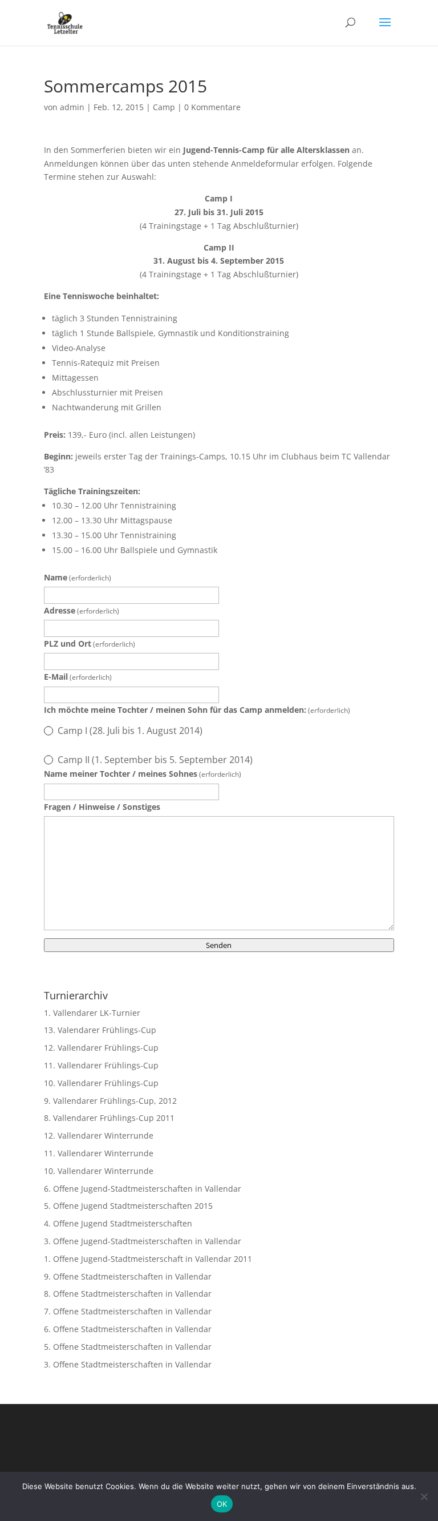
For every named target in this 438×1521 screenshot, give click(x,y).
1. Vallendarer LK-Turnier (92, 1012)
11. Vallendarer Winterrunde (98, 1153)
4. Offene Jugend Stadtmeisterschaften (118, 1223)
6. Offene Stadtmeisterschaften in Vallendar (128, 1329)
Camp (164, 107)
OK (222, 1503)
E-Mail (78, 676)
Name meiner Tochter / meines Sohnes (142, 773)
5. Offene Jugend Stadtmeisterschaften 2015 (128, 1205)
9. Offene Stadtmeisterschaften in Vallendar (128, 1276)
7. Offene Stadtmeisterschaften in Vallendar (128, 1311)
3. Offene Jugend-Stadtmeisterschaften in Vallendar (142, 1241)
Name (77, 577)
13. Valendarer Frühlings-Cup (100, 1029)
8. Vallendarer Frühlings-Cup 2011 (109, 1117)
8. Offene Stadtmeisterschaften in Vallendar (128, 1293)
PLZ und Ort (89, 643)
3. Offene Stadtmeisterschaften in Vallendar (128, 1364)
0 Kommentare (212, 107)
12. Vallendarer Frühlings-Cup (101, 1047)
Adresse (81, 610)
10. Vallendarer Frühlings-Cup (101, 1083)
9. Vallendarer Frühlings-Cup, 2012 (110, 1100)
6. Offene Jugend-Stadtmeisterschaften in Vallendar (142, 1188)
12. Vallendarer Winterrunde (98, 1135)
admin (72, 107)
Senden (219, 945)
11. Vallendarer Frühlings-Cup (101, 1065)
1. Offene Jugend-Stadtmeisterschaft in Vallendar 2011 (148, 1258)
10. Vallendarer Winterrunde (98, 1170)
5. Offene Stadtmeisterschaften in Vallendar (128, 1346)
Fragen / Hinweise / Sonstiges (102, 806)
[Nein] (423, 1496)
